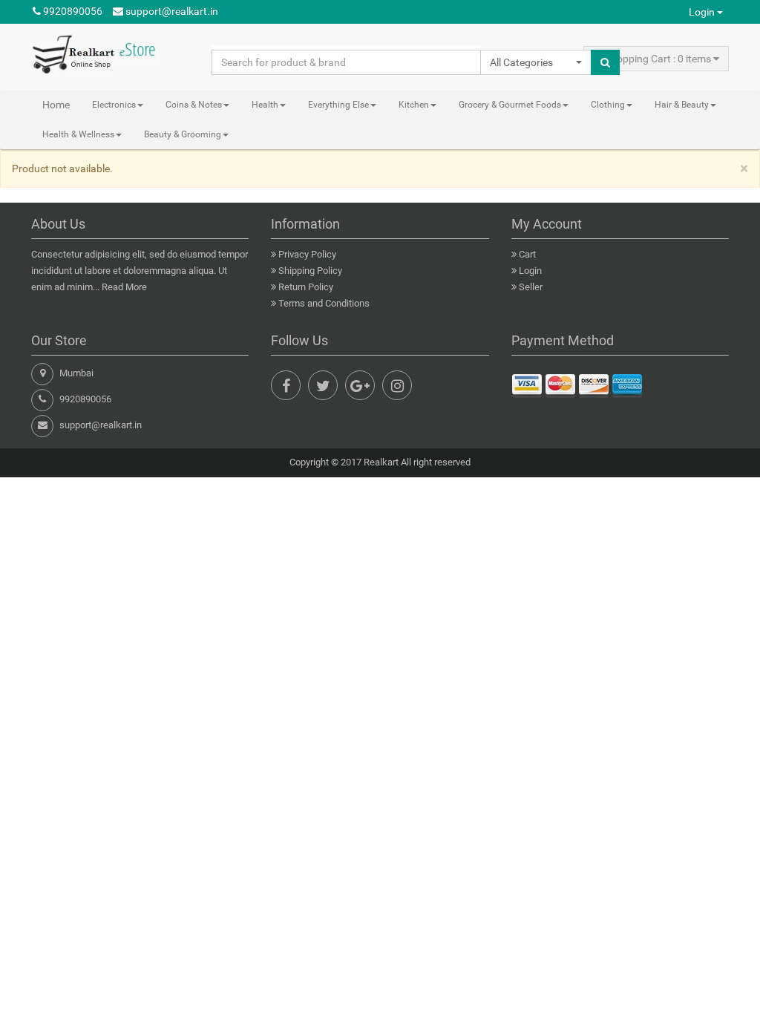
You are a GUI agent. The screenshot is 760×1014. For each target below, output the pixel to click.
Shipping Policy (310, 270)
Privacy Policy (307, 254)
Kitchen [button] (414, 104)
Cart (527, 254)
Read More (124, 286)
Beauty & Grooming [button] (182, 134)
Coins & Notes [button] (194, 104)
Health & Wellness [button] (78, 134)
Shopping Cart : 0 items (658, 59)
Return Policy (305, 286)
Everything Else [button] (338, 104)
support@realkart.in (170, 11)
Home (56, 105)
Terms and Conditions (324, 303)
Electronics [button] (114, 104)
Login (703, 12)
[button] (536, 62)
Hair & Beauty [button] (682, 104)
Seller (531, 286)
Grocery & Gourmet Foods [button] (510, 104)
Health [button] (265, 104)
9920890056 (71, 11)
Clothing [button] (608, 104)
